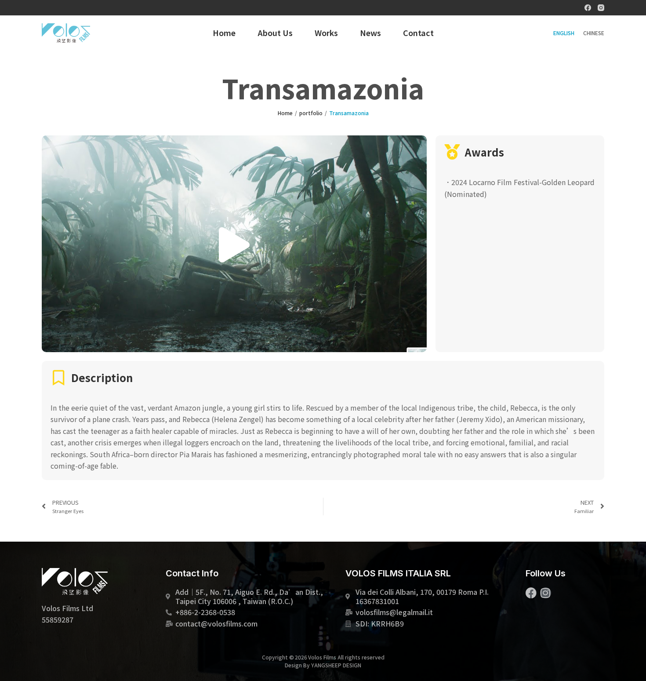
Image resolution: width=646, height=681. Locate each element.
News (370, 32)
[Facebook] (587, 7)
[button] (234, 243)
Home (224, 32)
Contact (418, 32)
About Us (275, 32)
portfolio (311, 113)
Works (326, 32)
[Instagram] (601, 7)
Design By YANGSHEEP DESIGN (323, 665)
